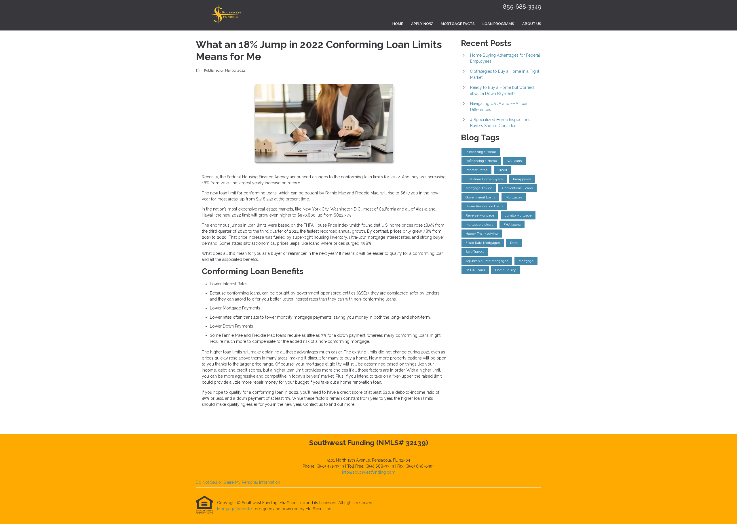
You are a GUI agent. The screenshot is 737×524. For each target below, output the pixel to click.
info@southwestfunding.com (368, 472)
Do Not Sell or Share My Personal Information (238, 482)
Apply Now (422, 24)
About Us (531, 24)
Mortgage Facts (458, 24)
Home (397, 24)
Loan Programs (498, 24)
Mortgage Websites (236, 508)
